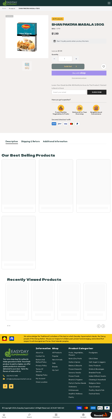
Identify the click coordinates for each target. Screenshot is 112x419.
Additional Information (55, 141)
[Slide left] (98, 326)
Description (12, 141)
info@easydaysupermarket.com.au (19, 379)
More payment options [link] (79, 78)
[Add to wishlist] (103, 66)
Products (12, 8)
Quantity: (55, 54)
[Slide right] (103, 326)
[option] (27, 36)
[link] (18, 208)
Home (4, 8)
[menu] (109, 3)
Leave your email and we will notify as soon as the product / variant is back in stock (79, 86)
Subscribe (97, 92)
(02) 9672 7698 (12, 376)
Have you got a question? (61, 100)
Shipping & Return (30, 141)
